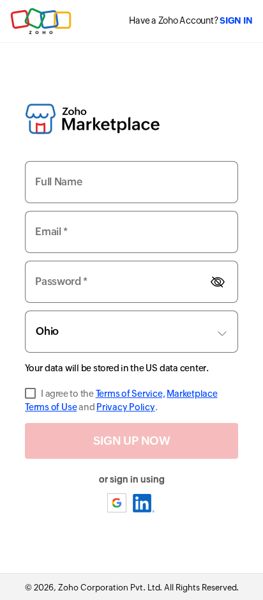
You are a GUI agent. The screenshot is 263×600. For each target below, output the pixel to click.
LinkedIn (144, 503)
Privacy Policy (125, 407)
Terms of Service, (130, 393)
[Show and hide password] (217, 281)
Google (117, 503)
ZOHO (41, 21)
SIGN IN (236, 20)
